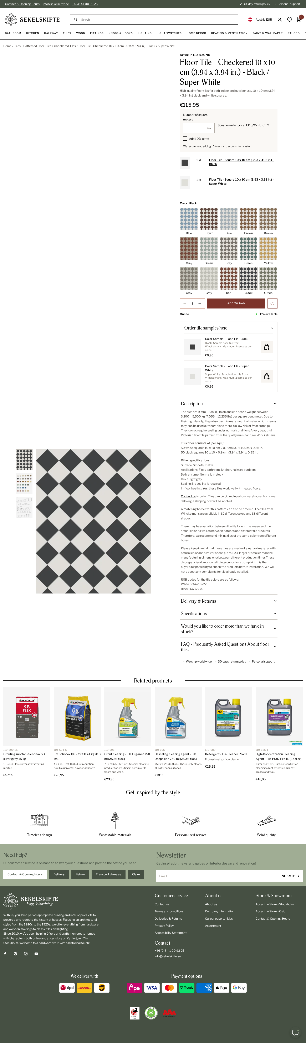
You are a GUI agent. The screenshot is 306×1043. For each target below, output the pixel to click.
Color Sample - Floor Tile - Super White (227, 368)
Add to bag (236, 303)
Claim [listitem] (136, 874)
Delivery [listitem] (59, 874)
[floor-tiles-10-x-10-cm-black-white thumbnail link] (24, 459)
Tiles (17, 46)
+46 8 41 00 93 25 (85, 4)
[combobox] (158, 19)
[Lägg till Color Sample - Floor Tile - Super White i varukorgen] (267, 376)
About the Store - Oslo (270, 911)
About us (211, 904)
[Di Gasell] (134, 1013)
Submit (288, 876)
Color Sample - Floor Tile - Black (226, 339)
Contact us (188, 496)
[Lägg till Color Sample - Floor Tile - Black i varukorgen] (267, 347)
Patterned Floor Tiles (37, 46)
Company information (219, 911)
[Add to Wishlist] (272, 303)
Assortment (213, 925)
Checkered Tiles (65, 46)
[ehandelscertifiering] (151, 1013)
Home (7, 46)
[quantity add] (200, 303)
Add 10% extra (199, 138)
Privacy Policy (164, 925)
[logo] (32, 19)
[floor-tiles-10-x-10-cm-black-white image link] (93, 521)
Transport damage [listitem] (108, 874)
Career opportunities (219, 918)
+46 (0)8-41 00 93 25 (169, 950)
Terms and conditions (169, 911)
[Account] (279, 19)
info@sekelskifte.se (56, 4)
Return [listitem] (80, 874)
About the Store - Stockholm (275, 904)
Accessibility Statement (171, 932)
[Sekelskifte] (52, 901)
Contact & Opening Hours (22, 4)
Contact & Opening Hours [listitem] (24, 874)
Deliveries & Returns (168, 918)
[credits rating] (169, 1013)
